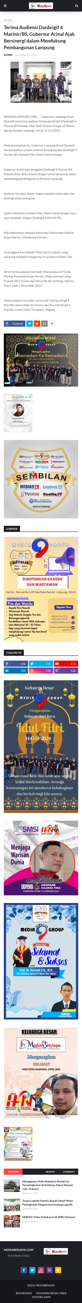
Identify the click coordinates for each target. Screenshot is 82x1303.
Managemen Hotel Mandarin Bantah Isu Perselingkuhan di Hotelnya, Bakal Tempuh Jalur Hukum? (47, 1185)
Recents (50, 1171)
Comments (69, 1171)
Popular (13, 1171)
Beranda (8, 20)
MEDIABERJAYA (45, 1285)
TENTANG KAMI (41, 1297)
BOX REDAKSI (24, 1293)
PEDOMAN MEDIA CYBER (51, 1293)
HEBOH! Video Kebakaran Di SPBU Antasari (48, 1217)
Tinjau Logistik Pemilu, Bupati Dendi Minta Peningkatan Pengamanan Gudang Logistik (47, 1202)
